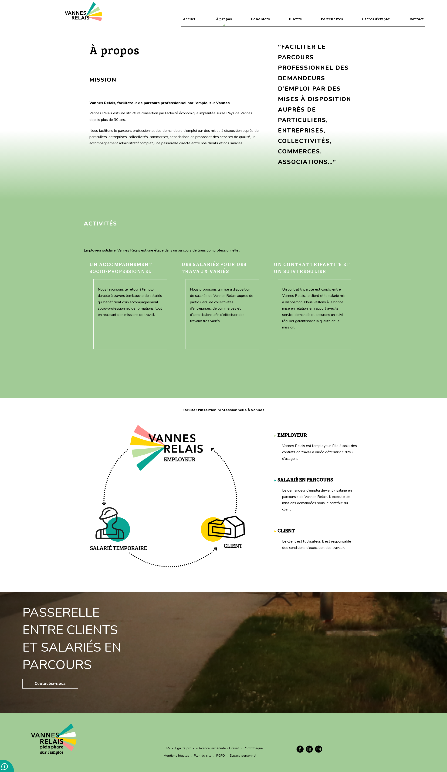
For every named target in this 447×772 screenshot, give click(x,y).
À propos (224, 18)
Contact (417, 18)
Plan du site (202, 755)
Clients (295, 18)
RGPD (220, 755)
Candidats (260, 18)
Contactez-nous (50, 683)
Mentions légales (176, 755)
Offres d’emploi (376, 18)
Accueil (190, 18)
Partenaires (332, 18)
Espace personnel (243, 755)
